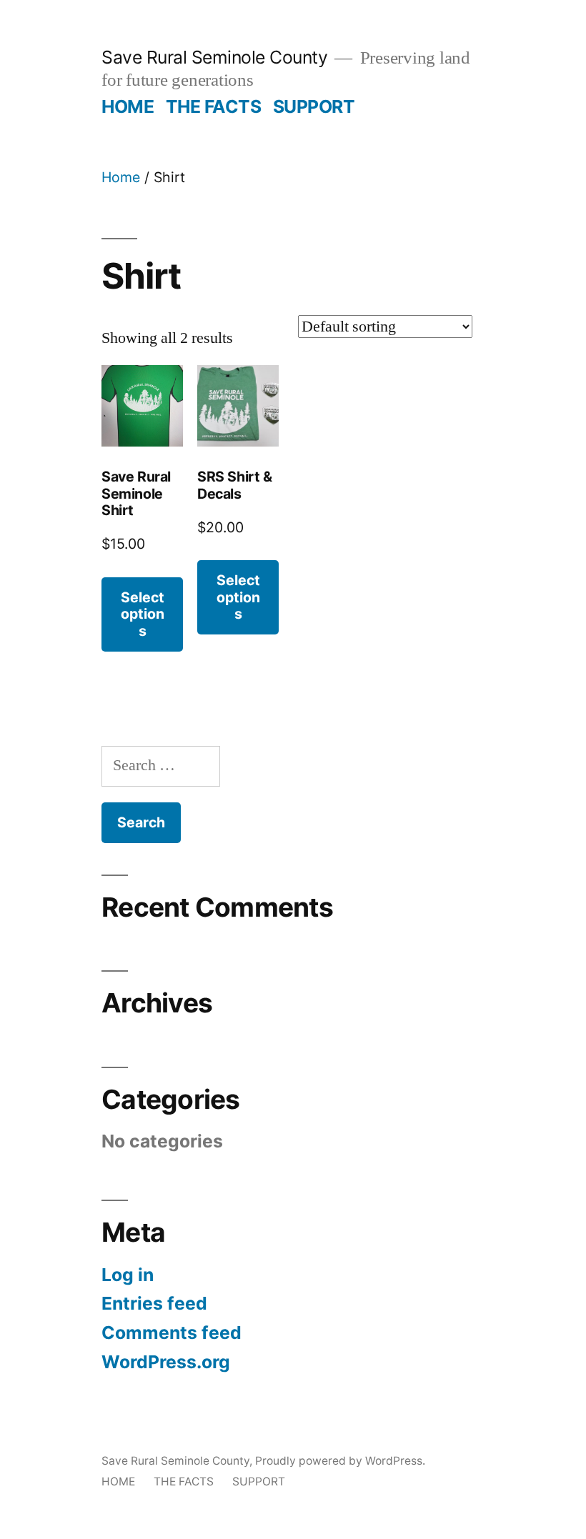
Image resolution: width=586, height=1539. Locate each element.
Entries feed (154, 1303)
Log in (127, 1274)
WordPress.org (165, 1362)
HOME (127, 106)
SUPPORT (314, 106)
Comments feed (171, 1332)
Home (120, 177)
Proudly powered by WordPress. (340, 1461)
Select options (142, 614)
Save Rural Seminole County (214, 57)
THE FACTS (214, 106)
